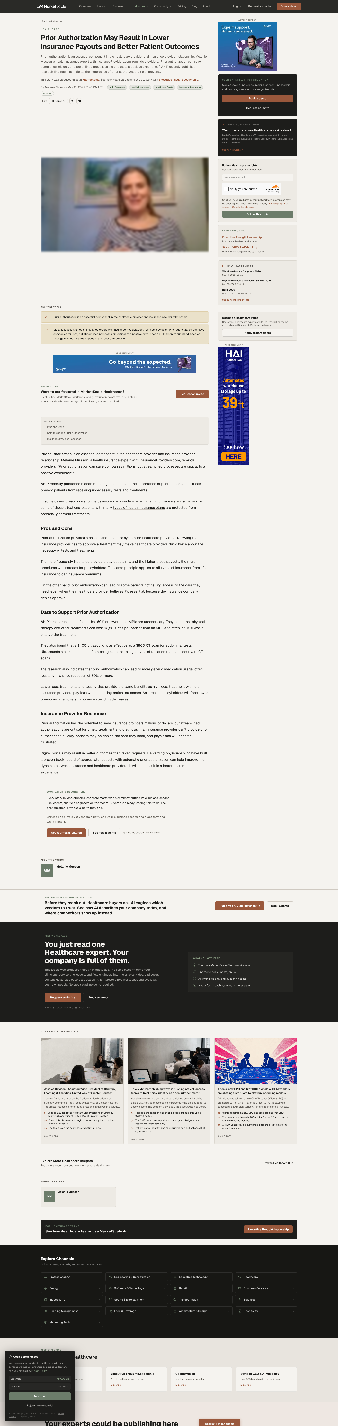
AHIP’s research (54, 527)
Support (194, 1401)
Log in (237, 6)
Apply (158, 1396)
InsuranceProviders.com (160, 365)
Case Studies (127, 1376)
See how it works (104, 738)
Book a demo (257, 98)
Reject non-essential (40, 1405)
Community (161, 6)
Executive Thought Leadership (178, 79)
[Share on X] (72, 101)
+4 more (47, 93)
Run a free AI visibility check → (239, 811)
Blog (194, 6)
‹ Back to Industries (51, 21)
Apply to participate (258, 333)
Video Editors (162, 1376)
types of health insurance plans (139, 413)
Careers (194, 1386)
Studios (124, 1386)
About (206, 6)
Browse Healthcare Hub (278, 1068)
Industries (139, 6)
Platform (102, 6)
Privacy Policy (234, 1415)
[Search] (226, 6)
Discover (118, 6)
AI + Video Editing (95, 1381)
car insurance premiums (81, 479)
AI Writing (91, 1376)
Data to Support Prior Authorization (67, 338)
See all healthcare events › (236, 299)
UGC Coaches (162, 1386)
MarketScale (91, 79)
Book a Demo (196, 1396)
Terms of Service (252, 1415)
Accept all (39, 1396)
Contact (194, 1376)
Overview (85, 6)
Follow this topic (258, 214)
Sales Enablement (95, 1391)
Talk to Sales (196, 1381)
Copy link (60, 101)
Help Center (127, 1401)
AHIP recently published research (68, 389)
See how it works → (232, 150)
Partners (194, 1391)
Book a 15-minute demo (219, 1329)
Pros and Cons (55, 332)
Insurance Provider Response (64, 344)
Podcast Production (96, 1386)
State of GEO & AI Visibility (239, 247)
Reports (124, 1381)
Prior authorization (56, 359)
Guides (158, 1391)
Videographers (162, 1381)
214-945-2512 (277, 203)
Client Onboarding (130, 1396)
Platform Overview (95, 1371)
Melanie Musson (74, 365)
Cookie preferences (287, 1415)
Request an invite (259, 6)
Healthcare (50, 29)
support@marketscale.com (238, 207)
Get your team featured (66, 738)
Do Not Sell (269, 1415)
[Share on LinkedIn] (79, 101)
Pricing (181, 6)
